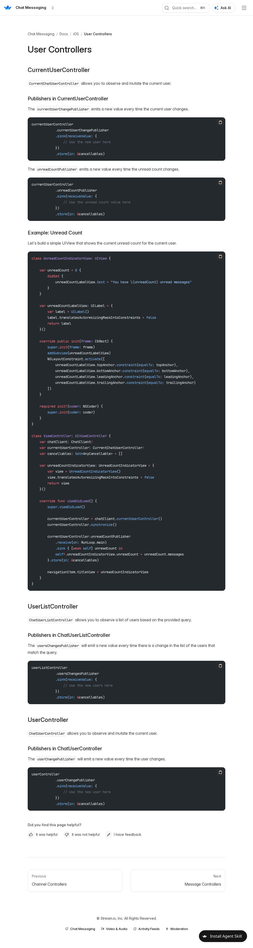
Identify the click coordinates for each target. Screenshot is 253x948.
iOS (76, 34)
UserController (48, 719)
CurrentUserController (59, 69)
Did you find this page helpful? (54, 825)
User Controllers (98, 34)
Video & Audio (116, 929)
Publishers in (68, 99)
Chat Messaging (41, 34)
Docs (64, 34)
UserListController (53, 606)
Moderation (179, 929)
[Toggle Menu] (244, 8)
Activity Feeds (149, 929)
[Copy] (220, 122)
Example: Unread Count (55, 233)
